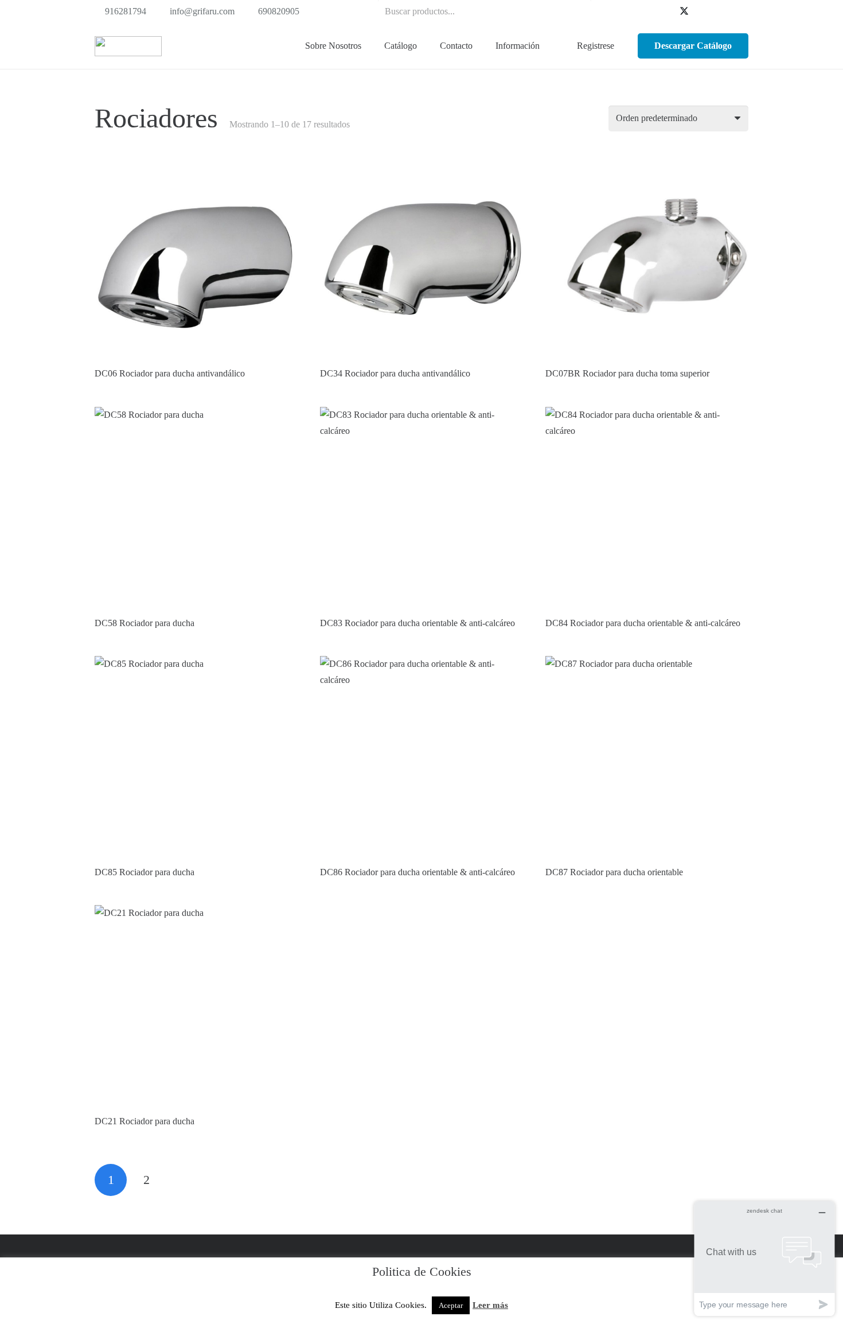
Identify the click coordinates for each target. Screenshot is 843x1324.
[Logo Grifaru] (128, 46)
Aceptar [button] (451, 1305)
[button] (423, 46)
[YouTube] (702, 11)
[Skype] (721, 11)
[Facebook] (666, 11)
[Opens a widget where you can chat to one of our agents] (764, 1258)
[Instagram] (739, 11)
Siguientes (182, 1180)
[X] (684, 11)
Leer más (490, 1305)
